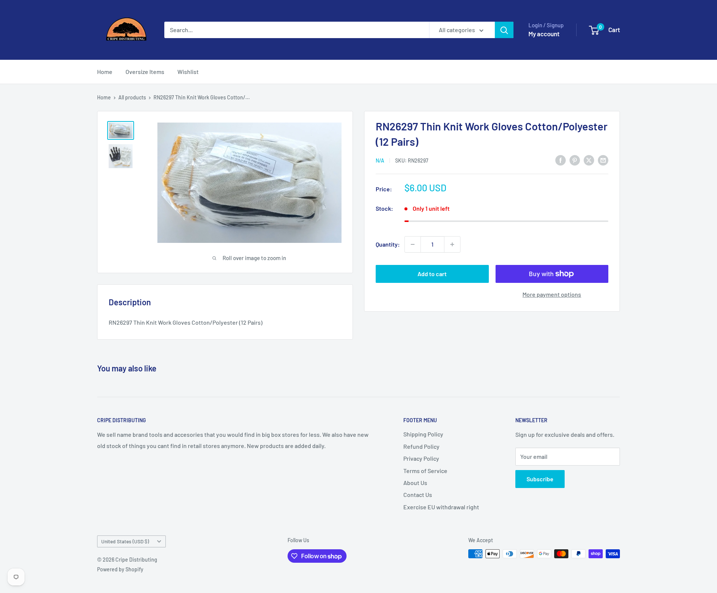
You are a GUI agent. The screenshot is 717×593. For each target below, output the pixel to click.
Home (104, 71)
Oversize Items (144, 71)
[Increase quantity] (452, 244)
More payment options (551, 294)
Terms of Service (425, 470)
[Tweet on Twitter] (589, 160)
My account (543, 33)
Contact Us (417, 494)
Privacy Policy (421, 458)
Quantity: (388, 244)
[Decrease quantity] (412, 244)
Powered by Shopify (120, 569)
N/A (380, 160)
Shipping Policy (423, 434)
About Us (415, 482)
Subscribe (540, 478)
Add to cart (432, 273)
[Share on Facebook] (560, 160)
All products (132, 97)
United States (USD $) (125, 541)
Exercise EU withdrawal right (441, 506)
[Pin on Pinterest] (574, 160)
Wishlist (188, 71)
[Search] (504, 30)
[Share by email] (603, 160)
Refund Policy (421, 446)
